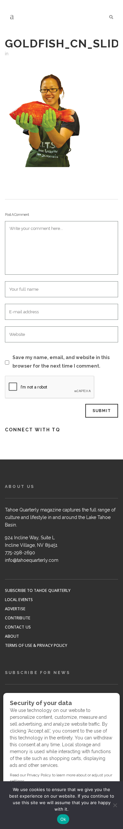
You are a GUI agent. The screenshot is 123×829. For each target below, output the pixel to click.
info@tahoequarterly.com (31, 560)
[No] (115, 805)
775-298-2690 (20, 552)
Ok (63, 819)
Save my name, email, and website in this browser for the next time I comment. (61, 362)
